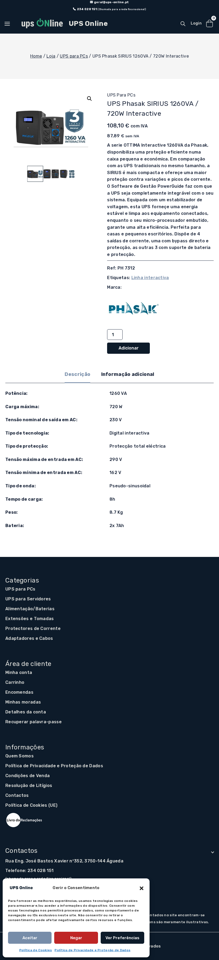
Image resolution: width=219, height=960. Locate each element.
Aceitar (29, 937)
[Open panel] (10, 24)
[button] (141, 887)
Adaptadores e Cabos (29, 638)
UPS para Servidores (28, 598)
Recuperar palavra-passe (33, 721)
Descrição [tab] (77, 374)
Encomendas (19, 692)
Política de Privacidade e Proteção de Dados (92, 950)
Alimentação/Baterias (29, 608)
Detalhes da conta (25, 711)
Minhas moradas (23, 702)
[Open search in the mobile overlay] (183, 23)
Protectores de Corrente (33, 628)
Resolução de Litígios (28, 785)
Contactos (17, 795)
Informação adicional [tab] (127, 374)
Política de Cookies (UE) (31, 805)
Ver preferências (122, 937)
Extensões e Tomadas (29, 618)
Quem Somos (19, 755)
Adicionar (129, 348)
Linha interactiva (150, 277)
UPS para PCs (121, 95)
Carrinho (14, 682)
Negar (76, 937)
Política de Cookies (35, 950)
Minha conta (18, 672)
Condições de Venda (27, 775)
